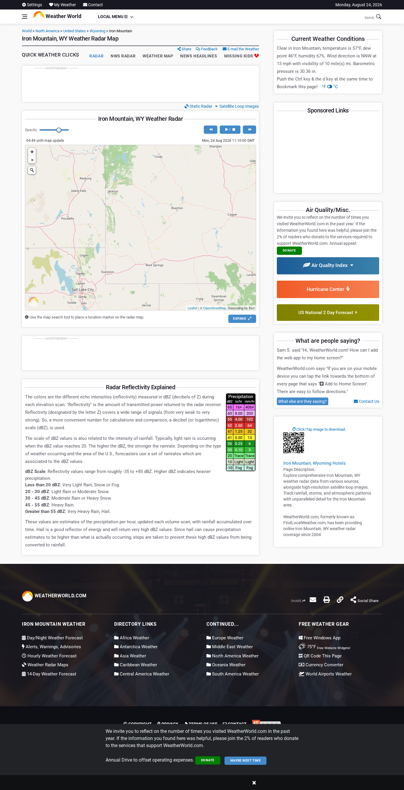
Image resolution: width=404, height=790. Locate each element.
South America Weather (235, 674)
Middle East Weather (232, 646)
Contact (95, 4)
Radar (96, 56)
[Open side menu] (24, 17)
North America (47, 31)
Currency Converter (323, 664)
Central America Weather (144, 674)
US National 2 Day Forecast (326, 312)
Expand (240, 319)
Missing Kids (239, 56)
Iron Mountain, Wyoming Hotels (314, 463)
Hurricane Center (327, 289)
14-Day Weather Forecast (51, 674)
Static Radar (200, 106)
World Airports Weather (328, 674)
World (27, 31)
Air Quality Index (330, 265)
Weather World (62, 16)
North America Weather (234, 656)
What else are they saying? (302, 401)
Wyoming (97, 31)
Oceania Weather (228, 664)
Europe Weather (227, 638)
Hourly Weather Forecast (51, 656)
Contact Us (368, 401)
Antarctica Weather (138, 646)
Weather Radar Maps (47, 664)
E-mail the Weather (243, 49)
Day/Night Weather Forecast (54, 638)
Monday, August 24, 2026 (358, 4)
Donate (207, 760)
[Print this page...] (326, 599)
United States (74, 31)
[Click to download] (293, 442)
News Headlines (198, 56)
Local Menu (111, 16)
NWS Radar (123, 56)
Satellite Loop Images (238, 106)
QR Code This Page (322, 656)
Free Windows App (321, 638)
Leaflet (192, 307)
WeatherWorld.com (60, 595)
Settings (34, 4)
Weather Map (158, 56)
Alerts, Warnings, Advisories (53, 646)
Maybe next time (245, 760)
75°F (328, 646)
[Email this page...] (313, 599)
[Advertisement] (140, 83)
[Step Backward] (210, 130)
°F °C (330, 86)
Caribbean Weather (138, 664)
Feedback (209, 49)
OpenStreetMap (214, 307)
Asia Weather (132, 656)
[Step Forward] (249, 130)
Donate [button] (289, 250)
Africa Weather (134, 638)
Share (186, 49)
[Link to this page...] (340, 599)
